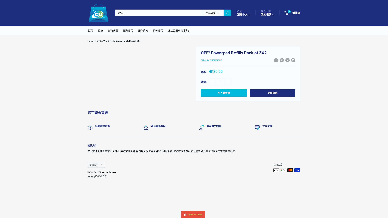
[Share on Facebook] (276, 60)
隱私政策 (128, 30)
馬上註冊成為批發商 (179, 30)
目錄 (100, 30)
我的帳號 (266, 14)
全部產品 (101, 41)
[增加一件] (228, 82)
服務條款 (143, 30)
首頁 (90, 30)
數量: (204, 81)
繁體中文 (94, 165)
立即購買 (272, 92)
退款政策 (158, 30)
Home (91, 41)
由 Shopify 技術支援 (97, 176)
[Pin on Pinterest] (282, 60)
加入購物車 (224, 92)
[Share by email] (293, 60)
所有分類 (113, 30)
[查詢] (227, 13)
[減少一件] (212, 82)
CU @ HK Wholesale (211, 60)
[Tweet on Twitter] (287, 60)
